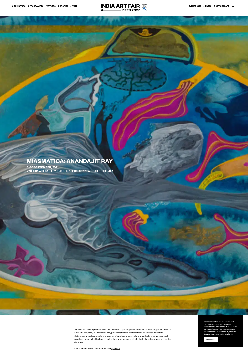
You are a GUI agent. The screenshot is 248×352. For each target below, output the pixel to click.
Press (208, 6)
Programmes (37, 6)
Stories (64, 6)
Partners (51, 6)
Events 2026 (195, 6)
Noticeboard (222, 6)
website (116, 348)
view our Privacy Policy (224, 334)
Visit (74, 6)
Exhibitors (20, 6)
